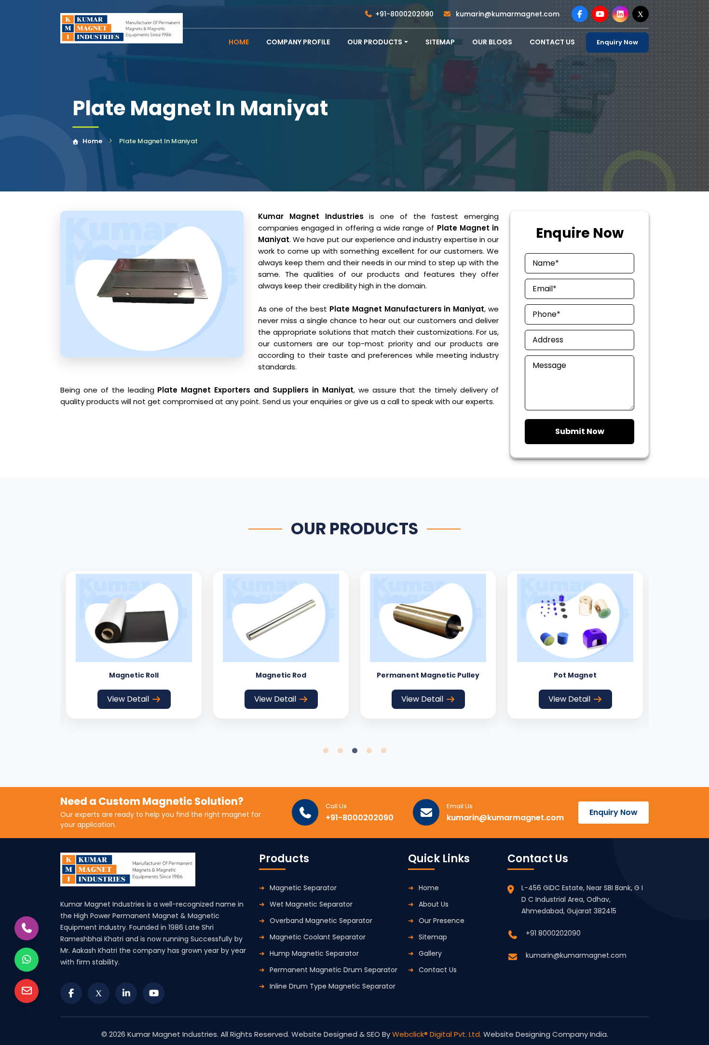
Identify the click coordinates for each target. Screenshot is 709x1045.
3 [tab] (354, 751)
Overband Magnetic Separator (321, 920)
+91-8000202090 (404, 14)
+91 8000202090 (553, 933)
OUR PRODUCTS (374, 42)
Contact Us (438, 970)
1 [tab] (325, 751)
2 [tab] (340, 751)
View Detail (128, 699)
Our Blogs (492, 42)
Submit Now (579, 431)
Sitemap (440, 42)
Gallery (430, 953)
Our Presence (441, 920)
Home (92, 141)
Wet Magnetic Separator (311, 904)
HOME (239, 42)
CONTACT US (552, 42)
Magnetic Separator (303, 888)
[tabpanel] (133, 644)
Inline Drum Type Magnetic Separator (332, 986)
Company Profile (298, 42)
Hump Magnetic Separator (314, 953)
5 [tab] (383, 751)
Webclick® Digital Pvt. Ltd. (437, 1034)
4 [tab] (369, 751)
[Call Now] (26, 928)
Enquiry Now (617, 42)
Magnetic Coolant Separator (318, 937)
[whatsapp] (26, 960)
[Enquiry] (26, 991)
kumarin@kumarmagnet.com (506, 14)
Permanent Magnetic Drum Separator (333, 970)
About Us (434, 904)
